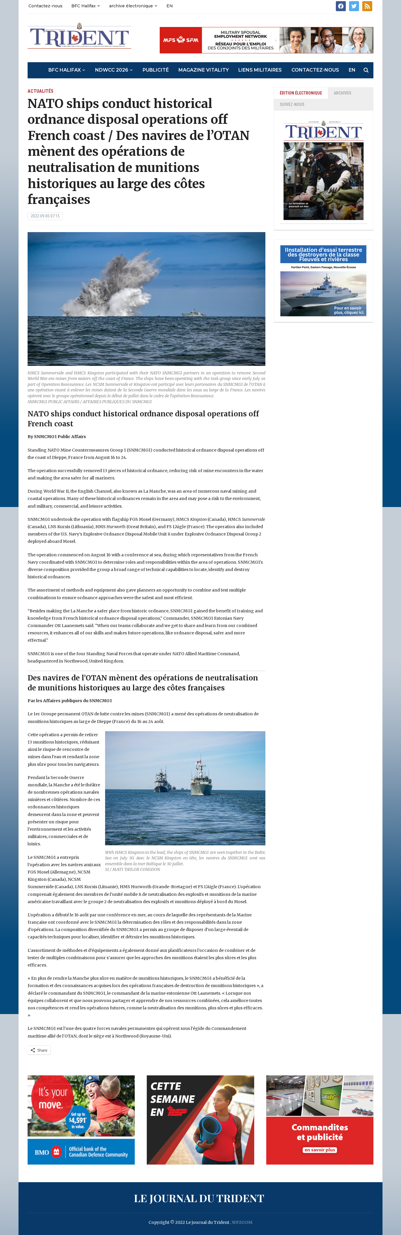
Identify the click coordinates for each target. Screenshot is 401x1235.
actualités (40, 91)
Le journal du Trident (199, 1198)
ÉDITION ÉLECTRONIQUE (301, 93)
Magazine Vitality (203, 70)
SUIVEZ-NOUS (292, 104)
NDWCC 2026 (111, 70)
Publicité (156, 70)
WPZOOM (242, 1222)
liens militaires (260, 70)
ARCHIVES (342, 93)
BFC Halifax (83, 6)
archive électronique (131, 6)
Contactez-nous (45, 6)
